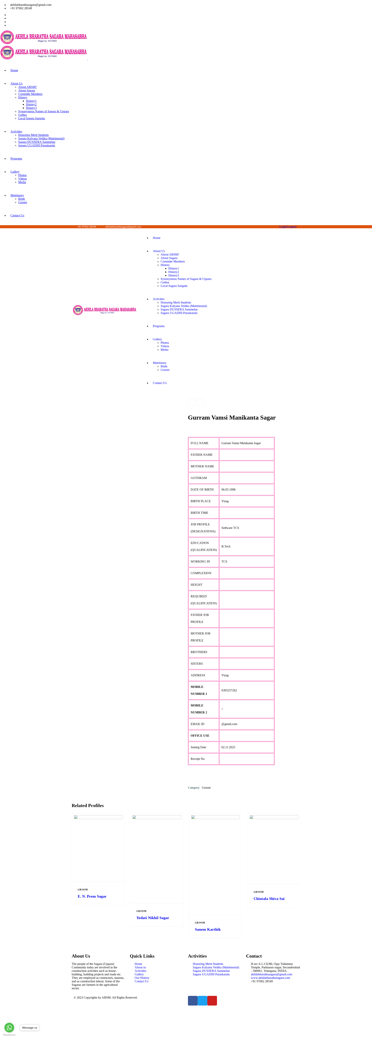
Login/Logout (287, 226)
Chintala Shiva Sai (269, 898)
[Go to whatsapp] (9, 1027)
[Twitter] (202, 1001)
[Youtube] (212, 1001)
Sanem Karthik (208, 929)
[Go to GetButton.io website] (9, 1035)
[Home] (105, 314)
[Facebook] (193, 1001)
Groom (206, 787)
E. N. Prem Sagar (92, 896)
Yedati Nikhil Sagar (152, 918)
